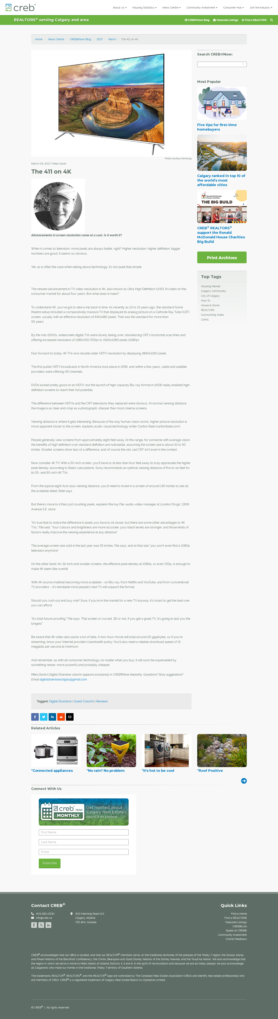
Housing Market (210, 286)
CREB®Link (240, 926)
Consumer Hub (232, 7)
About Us (118, 7)
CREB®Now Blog (198, 20)
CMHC (205, 319)
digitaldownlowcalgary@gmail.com (63, 679)
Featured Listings (227, 20)
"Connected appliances (52, 771)
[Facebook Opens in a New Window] (34, 924)
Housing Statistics (143, 7)
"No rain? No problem (106, 771)
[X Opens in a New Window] (41, 924)
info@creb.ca (44, 917)
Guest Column (84, 701)
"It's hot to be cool (158, 771)
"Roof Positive (210, 771)
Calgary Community (213, 290)
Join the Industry (260, 7)
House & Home (210, 305)
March (112, 39)
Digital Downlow (60, 701)
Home (38, 39)
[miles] (58, 205)
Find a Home (239, 913)
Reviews (102, 701)
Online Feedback (236, 938)
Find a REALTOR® (255, 20)
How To (205, 300)
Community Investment (200, 7)
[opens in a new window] (222, 257)
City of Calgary (210, 295)
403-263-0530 (45, 913)
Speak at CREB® (236, 930)
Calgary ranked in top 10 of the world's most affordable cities (221, 180)
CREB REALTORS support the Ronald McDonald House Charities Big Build (221, 235)
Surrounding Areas (212, 314)
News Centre (170, 7)
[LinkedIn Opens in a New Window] (48, 924)
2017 (100, 39)
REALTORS (207, 310)
